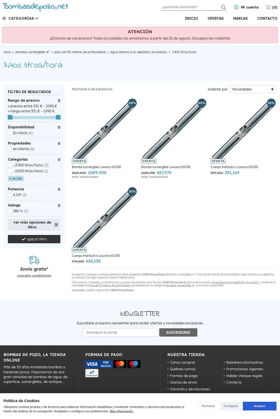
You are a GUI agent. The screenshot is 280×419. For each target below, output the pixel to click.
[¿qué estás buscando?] (194, 7)
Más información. (122, 411)
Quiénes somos (183, 369)
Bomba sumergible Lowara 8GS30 (166, 167)
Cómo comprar (182, 362)
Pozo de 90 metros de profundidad (109, 285)
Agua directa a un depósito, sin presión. (235, 282)
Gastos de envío (183, 382)
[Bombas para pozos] (35, 7)
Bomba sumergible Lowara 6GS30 (96, 167)
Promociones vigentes (244, 369)
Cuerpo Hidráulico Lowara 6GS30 (96, 256)
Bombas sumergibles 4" (180, 285)
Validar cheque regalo (244, 376)
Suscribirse (178, 332)
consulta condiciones (34, 276)
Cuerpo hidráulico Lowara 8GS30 (234, 167)
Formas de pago (184, 376)
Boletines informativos (244, 362)
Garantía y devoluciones (190, 389)
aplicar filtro (37, 239)
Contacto (234, 382)
